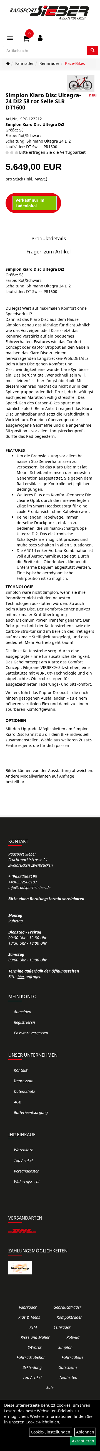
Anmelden (22, 1011)
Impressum (23, 1080)
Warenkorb (23, 1149)
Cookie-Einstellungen (50, 1432)
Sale (50, 1387)
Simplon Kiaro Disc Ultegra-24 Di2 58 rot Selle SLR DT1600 (43, 101)
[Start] (8, 63)
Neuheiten (68, 1377)
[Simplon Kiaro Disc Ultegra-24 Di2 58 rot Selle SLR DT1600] (80, 83)
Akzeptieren (83, 1440)
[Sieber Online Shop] (50, 12)
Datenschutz (24, 1091)
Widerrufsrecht (27, 1181)
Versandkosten (26, 1171)
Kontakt (21, 1070)
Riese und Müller (35, 1337)
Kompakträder (69, 1317)
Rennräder (49, 63)
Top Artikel (23, 1160)
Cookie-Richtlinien (42, 1422)
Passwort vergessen (31, 1032)
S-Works (35, 1347)
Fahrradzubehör (31, 1357)
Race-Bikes (75, 63)
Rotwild (72, 1337)
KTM (33, 1327)
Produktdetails (48, 238)
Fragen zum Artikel (48, 251)
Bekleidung (32, 1367)
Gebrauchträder (67, 1307)
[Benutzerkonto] (40, 37)
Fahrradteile (72, 1357)
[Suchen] (92, 50)
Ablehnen (85, 1432)
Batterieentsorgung (31, 1112)
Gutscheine (68, 1367)
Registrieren (24, 1022)
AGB (17, 1102)
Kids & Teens (29, 1317)
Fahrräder (24, 63)
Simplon (65, 1347)
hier (21, 976)
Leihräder (62, 1327)
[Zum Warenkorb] (26, 39)
